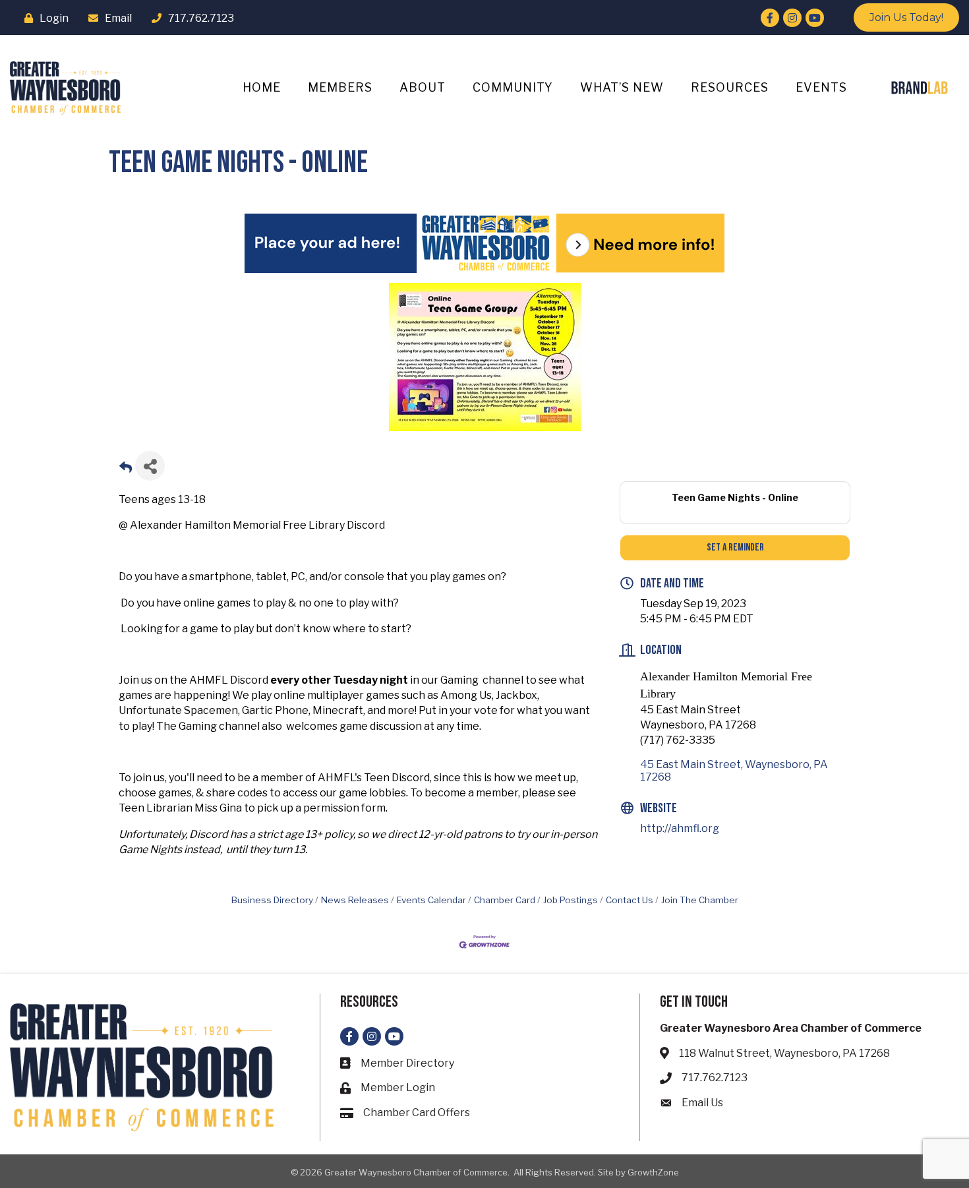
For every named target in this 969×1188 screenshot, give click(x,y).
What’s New (622, 87)
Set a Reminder (735, 547)
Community (513, 87)
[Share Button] (150, 466)
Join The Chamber (699, 900)
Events (821, 87)
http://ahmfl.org (679, 828)
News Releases (355, 900)
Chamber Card (504, 900)
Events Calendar (431, 900)
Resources (730, 87)
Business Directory (272, 900)
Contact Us (629, 900)
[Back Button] (125, 470)
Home (262, 87)
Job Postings (570, 900)
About (422, 87)
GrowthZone (653, 1172)
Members (340, 87)
